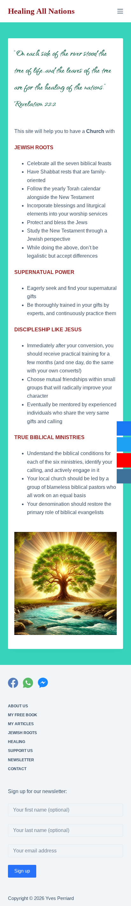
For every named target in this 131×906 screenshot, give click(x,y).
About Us (18, 706)
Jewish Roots (22, 733)
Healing (16, 742)
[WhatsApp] (28, 683)
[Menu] (120, 11)
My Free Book (22, 715)
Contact (17, 769)
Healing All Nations (41, 11)
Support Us (20, 750)
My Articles (21, 724)
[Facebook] (13, 683)
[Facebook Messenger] (43, 683)
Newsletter (21, 760)
